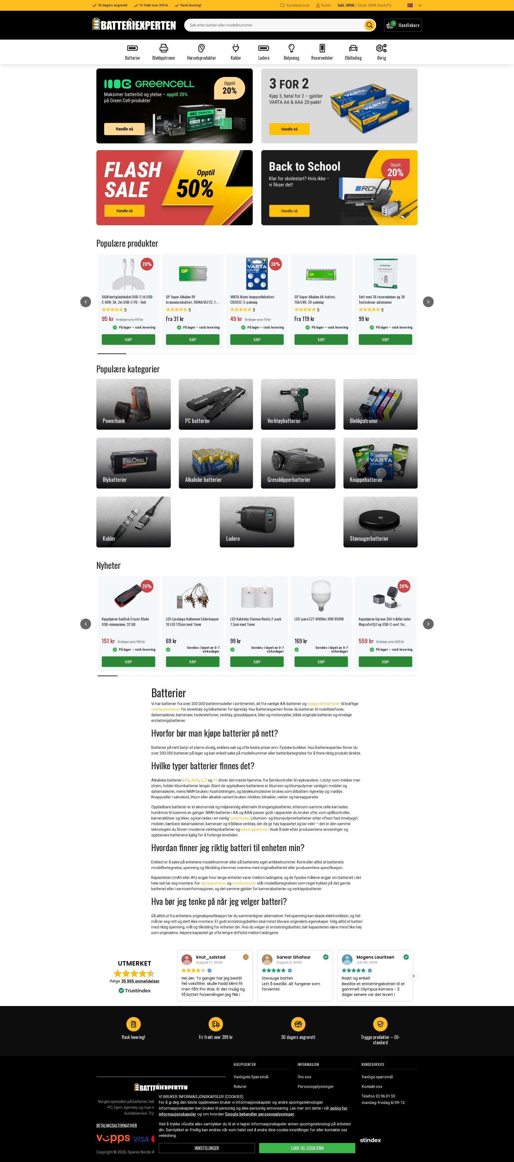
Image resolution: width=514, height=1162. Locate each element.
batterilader (239, 818)
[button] (410, 5)
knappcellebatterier (323, 704)
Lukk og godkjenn (307, 1148)
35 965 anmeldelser (140, 981)
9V (215, 780)
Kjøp (128, 339)
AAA (195, 780)
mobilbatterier (244, 883)
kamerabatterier (254, 829)
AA (187, 780)
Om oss (304, 1077)
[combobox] (280, 25)
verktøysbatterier (165, 709)
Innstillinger (207, 1148)
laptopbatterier (213, 883)
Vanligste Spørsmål (251, 1077)
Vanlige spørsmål (377, 1077)
